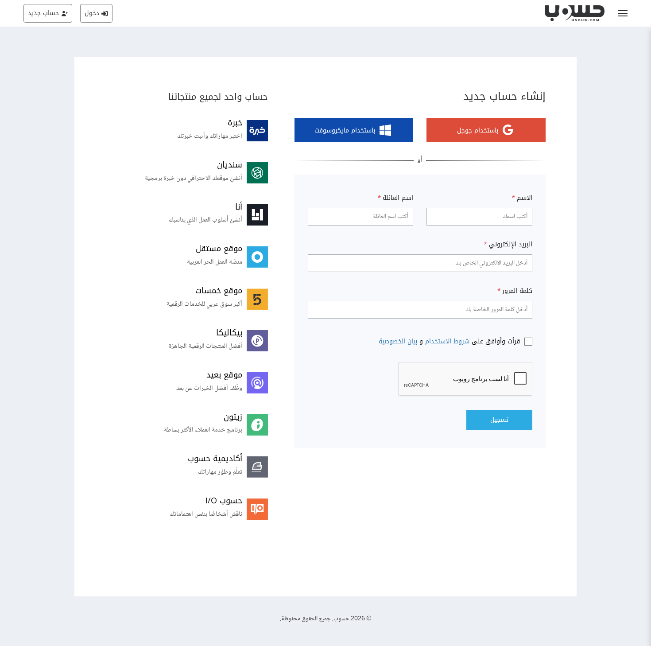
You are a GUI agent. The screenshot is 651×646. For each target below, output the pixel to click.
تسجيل (499, 420)
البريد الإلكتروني (507, 244)
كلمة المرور (514, 291)
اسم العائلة (395, 198)
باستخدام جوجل (477, 131)
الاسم (521, 198)
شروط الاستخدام (447, 341)
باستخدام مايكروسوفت (344, 131)
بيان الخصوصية (398, 341)
